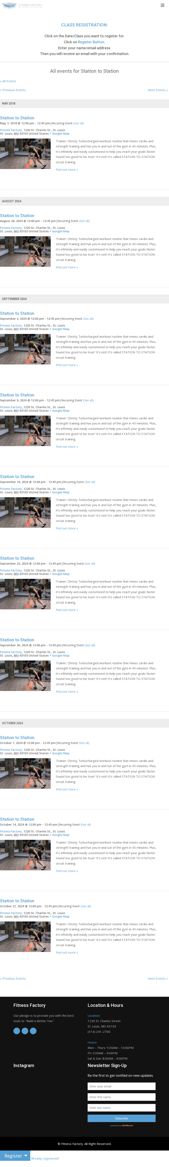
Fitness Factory (11, 130)
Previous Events (13, 90)
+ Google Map (59, 133)
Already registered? (45, 1158)
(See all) (78, 123)
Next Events (158, 90)
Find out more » (67, 169)
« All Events (8, 81)
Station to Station (17, 117)
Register (13, 1156)
